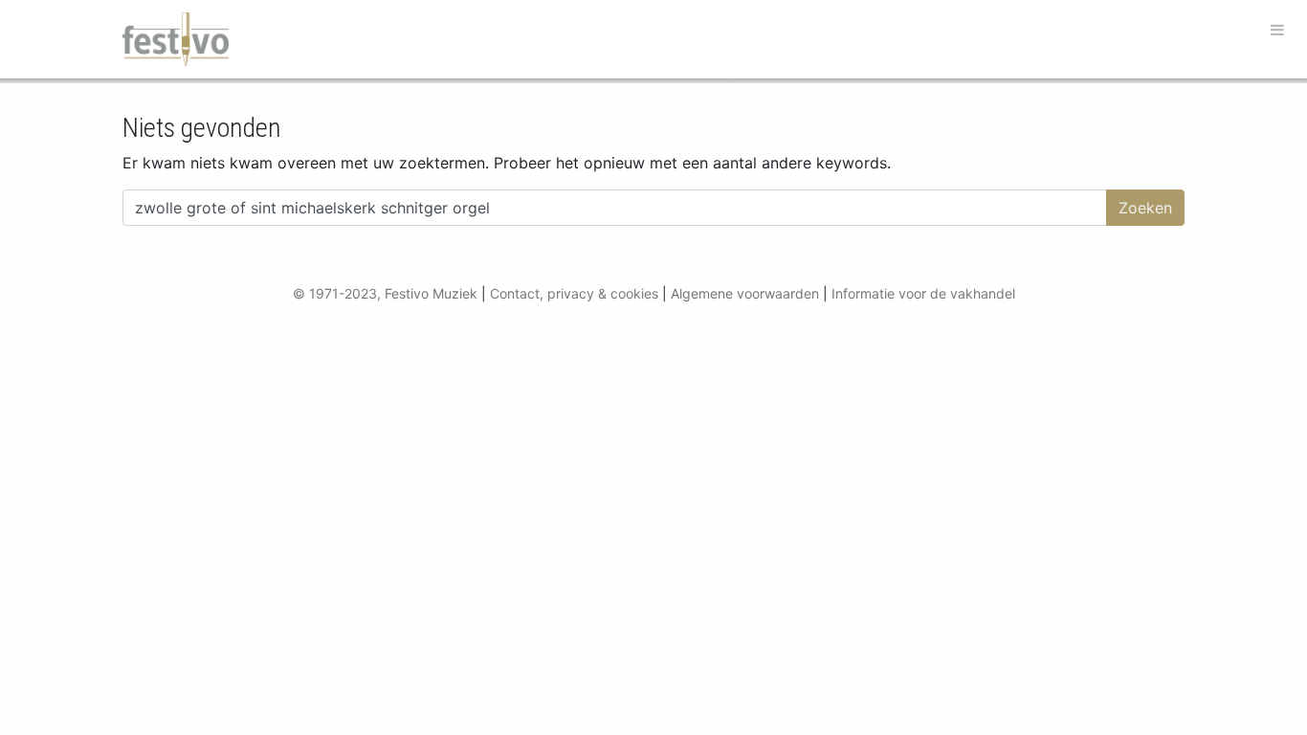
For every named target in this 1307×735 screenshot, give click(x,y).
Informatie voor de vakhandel (923, 293)
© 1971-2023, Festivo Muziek (385, 293)
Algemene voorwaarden (745, 293)
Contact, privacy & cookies (574, 293)
